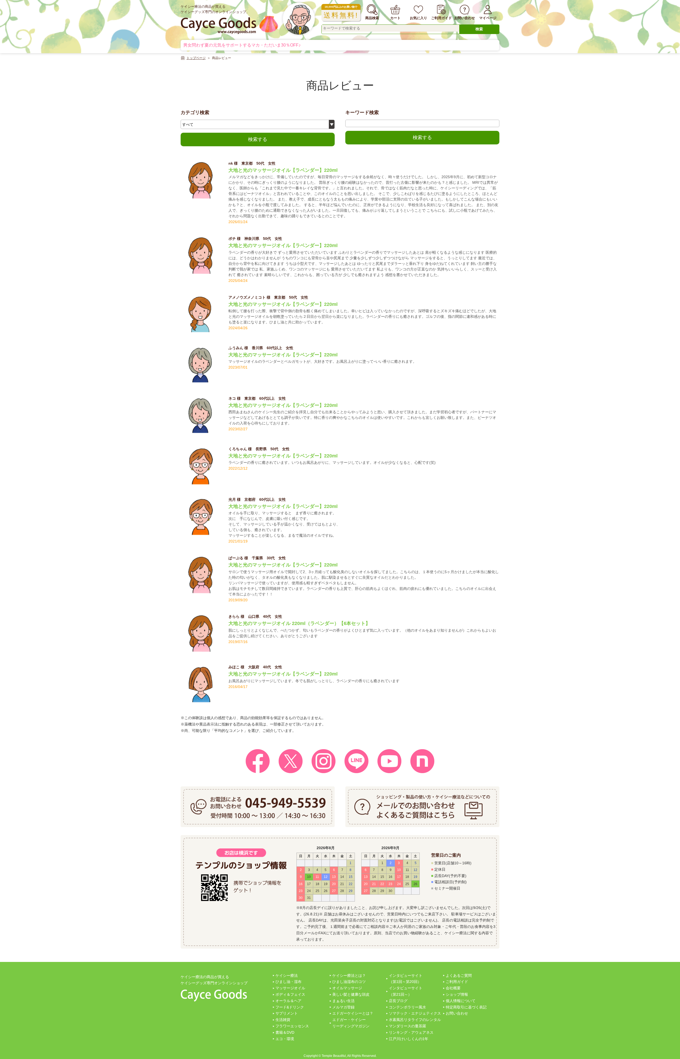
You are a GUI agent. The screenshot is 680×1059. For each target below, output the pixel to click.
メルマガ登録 (343, 1007)
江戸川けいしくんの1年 (408, 1039)
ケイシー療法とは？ (349, 975)
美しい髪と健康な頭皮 (350, 994)
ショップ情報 (457, 994)
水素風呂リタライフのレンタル (415, 1020)
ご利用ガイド (457, 981)
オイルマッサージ (347, 988)
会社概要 (453, 988)
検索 (479, 29)
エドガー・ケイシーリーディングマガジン (350, 1023)
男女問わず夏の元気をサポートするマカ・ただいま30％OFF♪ (242, 45)
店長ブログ (398, 1001)
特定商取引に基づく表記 (466, 1007)
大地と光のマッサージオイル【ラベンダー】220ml (283, 170)
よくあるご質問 (459, 975)
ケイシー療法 (286, 975)
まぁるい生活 (343, 1001)
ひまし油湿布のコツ (349, 981)
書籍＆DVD (284, 1032)
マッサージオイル (290, 988)
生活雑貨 (282, 1020)
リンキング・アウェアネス (411, 1032)
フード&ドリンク (289, 1007)
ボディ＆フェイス (290, 994)
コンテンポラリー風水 (407, 1007)
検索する (257, 139)
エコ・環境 (284, 1039)
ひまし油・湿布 (288, 981)
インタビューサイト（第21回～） (405, 991)
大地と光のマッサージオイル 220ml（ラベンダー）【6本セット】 (299, 623)
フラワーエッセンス (292, 1026)
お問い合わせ (457, 1013)
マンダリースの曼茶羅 (407, 1026)
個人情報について (460, 1001)
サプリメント (286, 1013)
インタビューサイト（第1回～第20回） (405, 978)
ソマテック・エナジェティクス (415, 1013)
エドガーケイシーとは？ (352, 1013)
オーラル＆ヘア (288, 1001)
